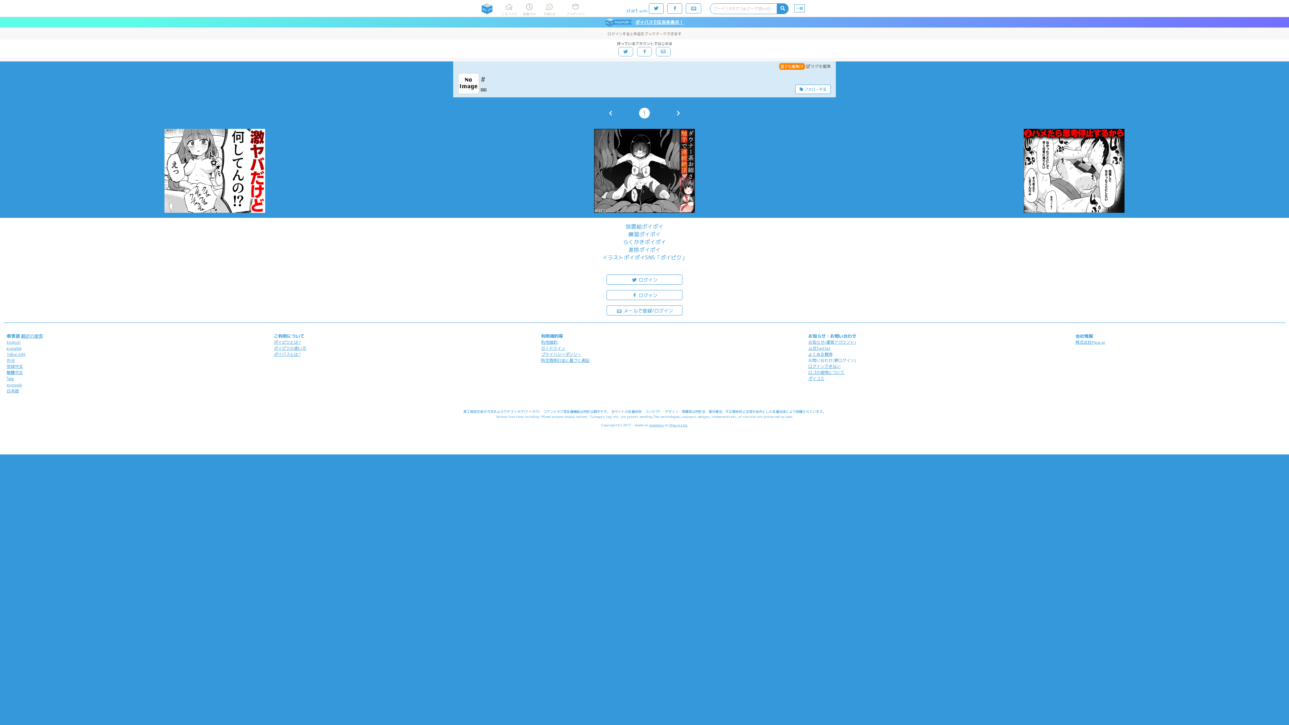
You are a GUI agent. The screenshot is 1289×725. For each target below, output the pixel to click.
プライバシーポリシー (561, 354)
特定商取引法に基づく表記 (565, 360)
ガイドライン (553, 348)
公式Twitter (819, 348)
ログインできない (824, 366)
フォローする (814, 89)
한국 (11, 360)
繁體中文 (15, 372)
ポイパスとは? (287, 354)
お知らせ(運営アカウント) (832, 342)
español (14, 348)
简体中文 (15, 366)
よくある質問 (820, 354)
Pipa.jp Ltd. (678, 425)
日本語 (13, 391)
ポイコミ (816, 378)
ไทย (10, 379)
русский (14, 385)
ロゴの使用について (826, 372)
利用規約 (549, 342)
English (13, 342)
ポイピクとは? (287, 342)
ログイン (647, 280)
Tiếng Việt (16, 354)
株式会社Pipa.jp (1090, 342)
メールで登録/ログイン (647, 310)
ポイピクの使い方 (290, 348)
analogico (656, 425)
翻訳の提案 (32, 336)
